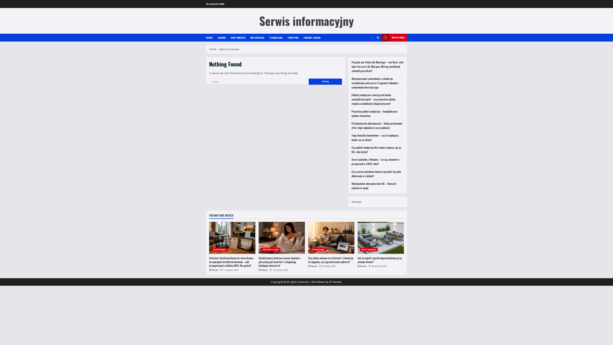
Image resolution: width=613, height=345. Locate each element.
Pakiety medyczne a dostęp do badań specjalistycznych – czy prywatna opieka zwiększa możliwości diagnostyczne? (373, 99)
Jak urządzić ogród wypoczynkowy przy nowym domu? (380, 260)
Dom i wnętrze (238, 37)
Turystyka (293, 37)
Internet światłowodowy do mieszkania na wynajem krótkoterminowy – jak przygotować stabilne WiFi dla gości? (231, 262)
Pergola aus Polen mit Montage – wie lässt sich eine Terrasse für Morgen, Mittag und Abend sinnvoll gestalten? (377, 66)
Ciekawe (222, 37)
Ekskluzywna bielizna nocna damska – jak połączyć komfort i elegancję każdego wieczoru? (280, 262)
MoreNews (318, 282)
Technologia (276, 37)
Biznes (209, 37)
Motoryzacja (257, 37)
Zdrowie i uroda (312, 37)
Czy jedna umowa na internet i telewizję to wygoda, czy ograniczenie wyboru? (330, 260)
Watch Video (398, 37)
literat (215, 270)
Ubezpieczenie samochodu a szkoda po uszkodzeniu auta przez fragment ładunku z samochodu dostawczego (375, 83)
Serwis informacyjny (306, 20)
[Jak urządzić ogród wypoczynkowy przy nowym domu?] (381, 238)
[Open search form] (378, 37)
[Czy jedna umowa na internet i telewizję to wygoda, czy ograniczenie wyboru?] (331, 238)
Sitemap (356, 202)
